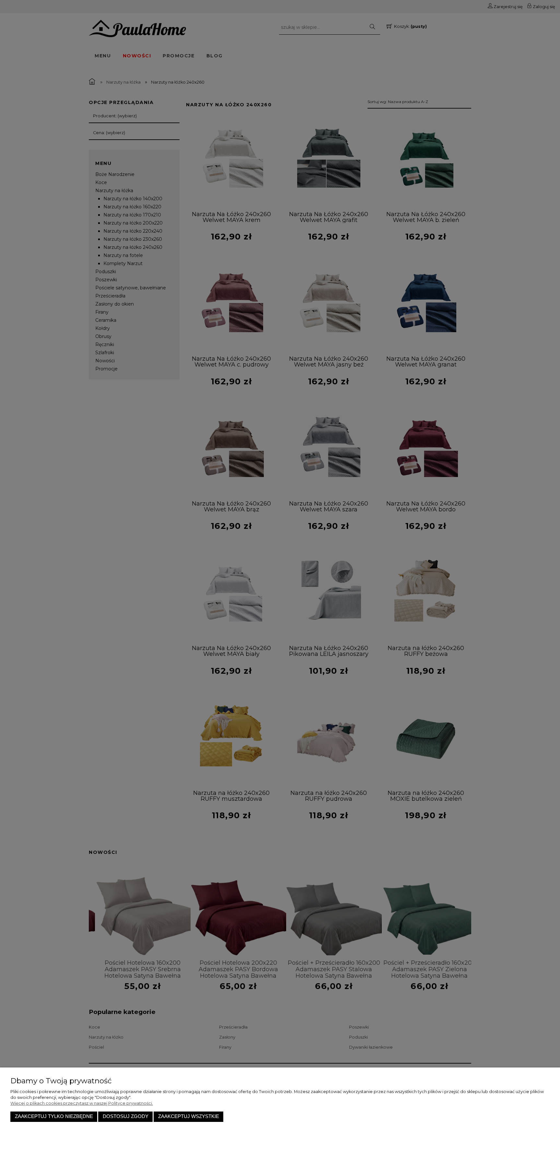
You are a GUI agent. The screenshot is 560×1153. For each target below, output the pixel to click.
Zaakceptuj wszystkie (188, 1116)
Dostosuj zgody (125, 1116)
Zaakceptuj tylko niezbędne (54, 1116)
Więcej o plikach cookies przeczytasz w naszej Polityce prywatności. (81, 1103)
